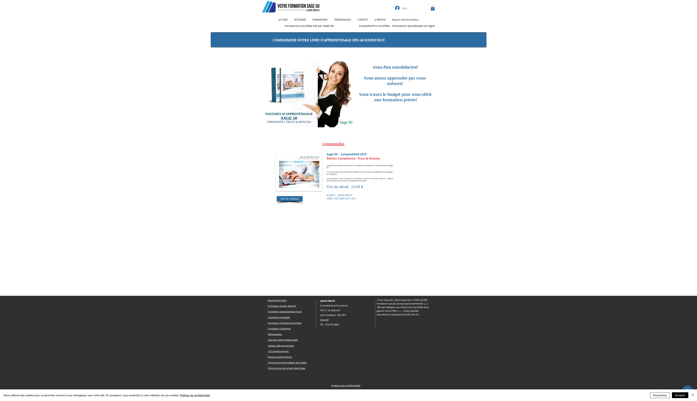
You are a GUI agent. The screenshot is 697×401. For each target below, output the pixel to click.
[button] (433, 8)
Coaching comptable (279, 317)
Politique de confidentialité (195, 395)
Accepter (680, 395)
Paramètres (660, 395)
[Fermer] (692, 395)
